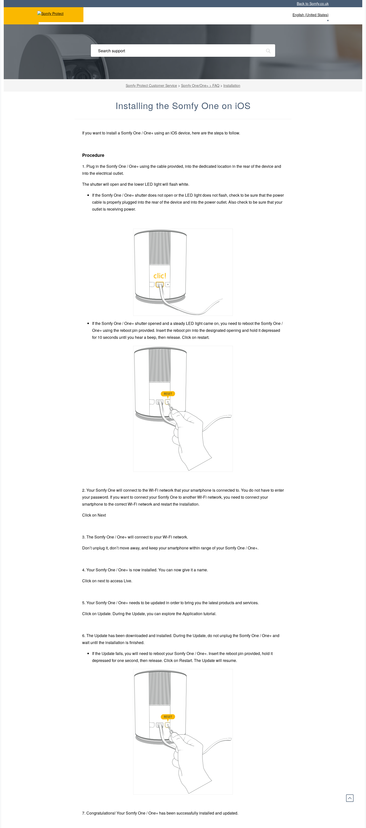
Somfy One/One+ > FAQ (200, 85)
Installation (231, 85)
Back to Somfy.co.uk (313, 3)
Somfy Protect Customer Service (151, 85)
